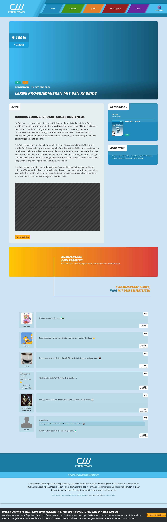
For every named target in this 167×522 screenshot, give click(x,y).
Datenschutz (56, 495)
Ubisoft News (116, 116)
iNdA (113, 290)
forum (138, 8)
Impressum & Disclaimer (69, 495)
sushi (93, 8)
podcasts (89, 474)
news (52, 8)
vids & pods (115, 8)
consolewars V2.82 (109, 495)
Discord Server (82, 495)
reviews (73, 8)
